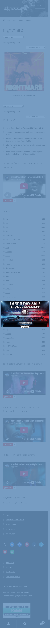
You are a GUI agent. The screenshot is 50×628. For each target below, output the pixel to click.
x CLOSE (25, 327)
